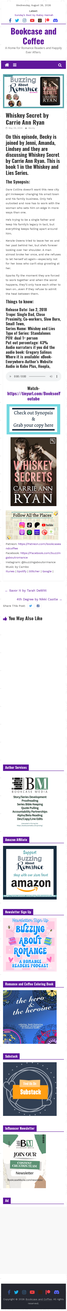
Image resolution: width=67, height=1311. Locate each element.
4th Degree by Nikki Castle (39, 599)
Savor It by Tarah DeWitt (26, 590)
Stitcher (34, 571)
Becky (32, 128)
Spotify (22, 571)
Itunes (10, 571)
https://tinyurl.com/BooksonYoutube (34, 396)
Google (47, 571)
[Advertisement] (33, 1240)
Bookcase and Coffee (33, 36)
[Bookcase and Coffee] (7, 65)
